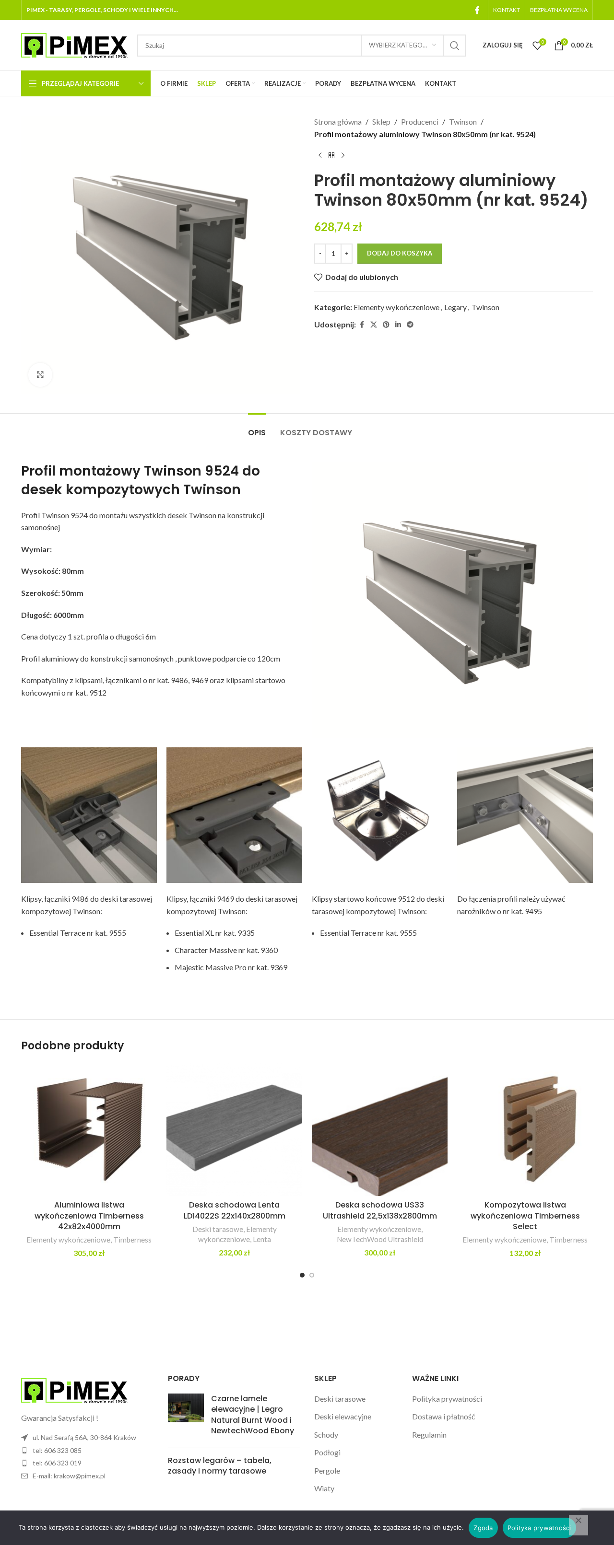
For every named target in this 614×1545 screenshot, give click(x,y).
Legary (455, 307)
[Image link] (74, 1389)
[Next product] (343, 155)
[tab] (257, 427)
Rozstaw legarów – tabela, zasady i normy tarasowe (220, 1465)
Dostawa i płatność (443, 1416)
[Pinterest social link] (386, 324)
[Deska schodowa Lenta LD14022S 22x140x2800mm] (234, 1129)
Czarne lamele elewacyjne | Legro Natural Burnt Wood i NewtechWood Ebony (252, 1414)
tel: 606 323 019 (57, 1463)
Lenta (262, 1239)
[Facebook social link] (477, 10)
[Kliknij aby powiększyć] (40, 375)
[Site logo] (74, 44)
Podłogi (327, 1452)
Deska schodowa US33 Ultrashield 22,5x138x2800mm (380, 1210)
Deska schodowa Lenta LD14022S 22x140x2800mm (234, 1210)
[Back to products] (331, 155)
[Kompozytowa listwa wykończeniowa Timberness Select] (525, 1129)
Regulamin (429, 1434)
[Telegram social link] (410, 324)
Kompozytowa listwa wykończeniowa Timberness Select (525, 1215)
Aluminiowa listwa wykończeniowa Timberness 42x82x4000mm (89, 1215)
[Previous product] (320, 155)
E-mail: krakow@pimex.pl (69, 1476)
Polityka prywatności (447, 1398)
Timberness (132, 1239)
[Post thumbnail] (186, 1417)
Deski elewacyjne (342, 1416)
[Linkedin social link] (398, 324)
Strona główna (338, 121)
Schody (326, 1434)
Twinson (463, 121)
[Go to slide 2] (311, 1275)
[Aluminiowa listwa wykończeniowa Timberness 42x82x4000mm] (89, 1129)
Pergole (327, 1470)
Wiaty (324, 1488)
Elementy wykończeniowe (396, 307)
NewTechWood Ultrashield (380, 1239)
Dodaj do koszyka (399, 253)
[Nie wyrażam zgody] (578, 1525)
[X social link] (373, 324)
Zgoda (483, 1528)
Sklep (381, 121)
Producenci (419, 121)
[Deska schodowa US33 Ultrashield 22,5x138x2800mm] (380, 1129)
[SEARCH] (455, 46)
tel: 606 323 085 (57, 1450)
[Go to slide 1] (302, 1275)
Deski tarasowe (217, 1229)
